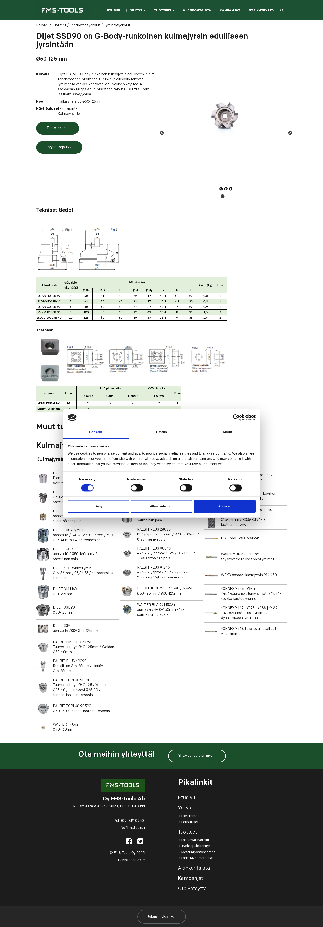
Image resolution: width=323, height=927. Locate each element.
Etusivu (114, 10)
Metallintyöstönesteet (198, 852)
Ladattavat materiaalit (198, 857)
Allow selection (161, 506)
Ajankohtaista (197, 10)
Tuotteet (163, 10)
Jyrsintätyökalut (117, 25)
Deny (98, 506)
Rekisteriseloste (131, 860)
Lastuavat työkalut (85, 25)
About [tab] (227, 432)
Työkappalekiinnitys (196, 845)
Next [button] (290, 133)
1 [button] (222, 196)
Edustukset (189, 821)
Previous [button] (162, 133)
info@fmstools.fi (131, 828)
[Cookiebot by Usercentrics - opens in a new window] (236, 417)
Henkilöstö (189, 815)
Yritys (136, 10)
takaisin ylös (158, 916)
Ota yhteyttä (261, 10)
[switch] (137, 488)
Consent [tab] (95, 432)
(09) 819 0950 (132, 821)
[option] (226, 132)
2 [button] (229, 196)
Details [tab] (161, 432)
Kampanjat (230, 10)
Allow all (224, 506)
